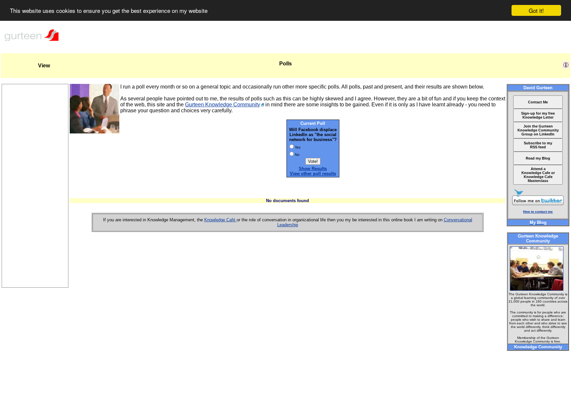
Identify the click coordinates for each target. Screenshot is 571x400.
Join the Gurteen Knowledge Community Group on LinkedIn (538, 130)
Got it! (536, 10)
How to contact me (538, 211)
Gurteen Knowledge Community (222, 104)
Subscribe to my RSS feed (538, 145)
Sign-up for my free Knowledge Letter (538, 115)
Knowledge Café (220, 219)
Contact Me (538, 102)
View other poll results (313, 173)
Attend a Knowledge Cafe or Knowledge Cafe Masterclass (538, 175)
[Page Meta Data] (565, 66)
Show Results (313, 168)
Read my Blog (538, 158)
